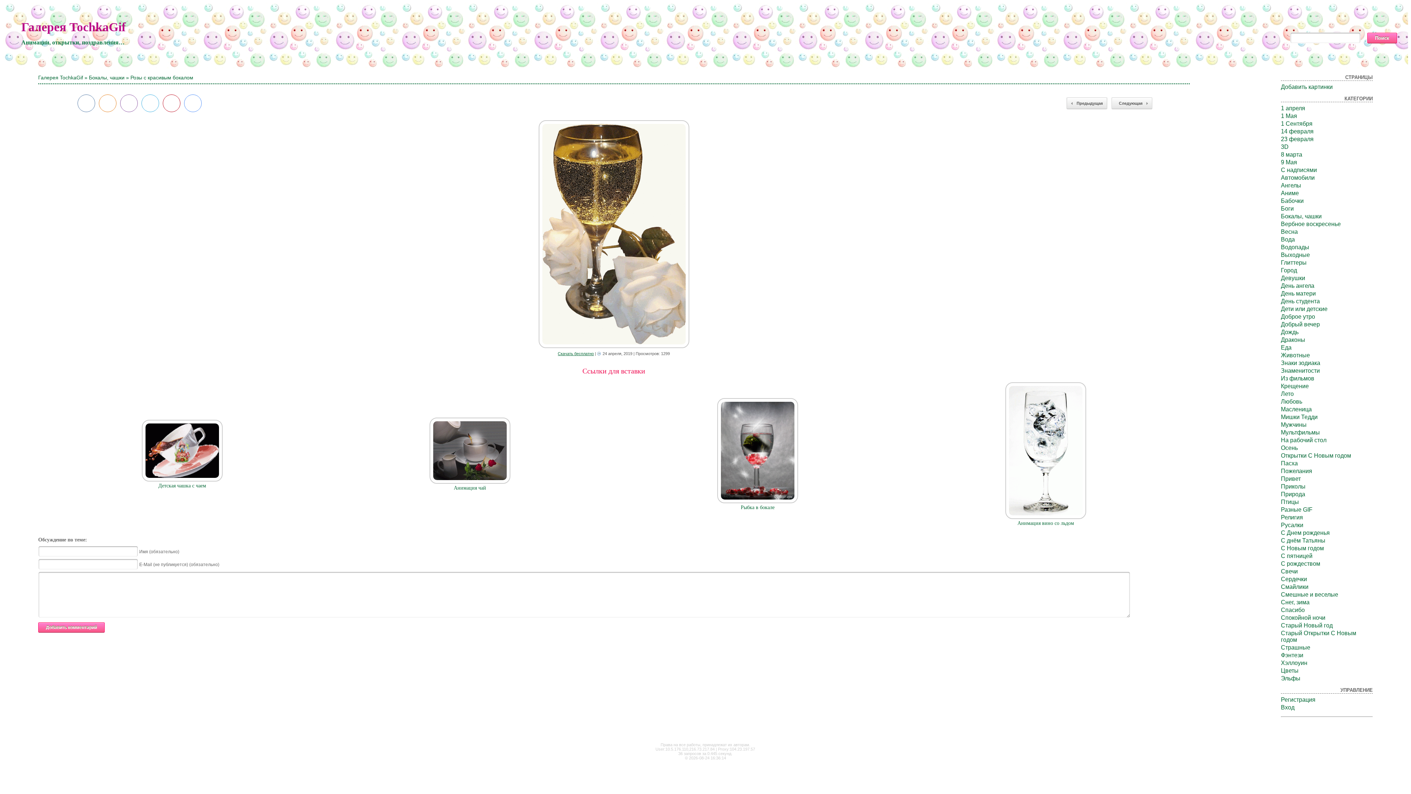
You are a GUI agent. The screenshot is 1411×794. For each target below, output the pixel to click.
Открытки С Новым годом (1316, 456)
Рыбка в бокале (758, 507)
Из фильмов (1297, 378)
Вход (1288, 707)
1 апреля (1293, 108)
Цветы (1290, 671)
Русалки (1292, 525)
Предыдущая (1090, 103)
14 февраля (1297, 131)
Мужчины (1294, 425)
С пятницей (1297, 556)
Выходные (1295, 255)
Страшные (1295, 647)
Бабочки (1292, 201)
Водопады (1295, 247)
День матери (1298, 293)
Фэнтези (1292, 655)
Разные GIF (1297, 510)
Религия (1292, 517)
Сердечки (1294, 579)
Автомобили (1298, 178)
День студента (1300, 301)
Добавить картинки (1307, 87)
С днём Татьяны (1303, 540)
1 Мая (1289, 116)
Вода (1288, 239)
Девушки (1293, 278)
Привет (1291, 479)
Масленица (1296, 409)
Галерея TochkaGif (73, 27)
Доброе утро (1298, 317)
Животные (1295, 355)
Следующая (1130, 103)
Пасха (1289, 463)
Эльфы (1290, 678)
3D (1285, 147)
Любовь (1291, 401)
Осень (1289, 448)
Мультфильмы (1300, 432)
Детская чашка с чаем (182, 486)
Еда (1286, 347)
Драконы (1293, 340)
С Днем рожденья (1305, 533)
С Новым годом (1302, 548)
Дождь (1290, 332)
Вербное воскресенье (1311, 224)
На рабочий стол (1303, 440)
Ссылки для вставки (613, 371)
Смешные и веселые (1309, 594)
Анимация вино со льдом (1045, 523)
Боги (1287, 208)
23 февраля (1297, 139)
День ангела (1297, 286)
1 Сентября (1297, 124)
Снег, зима (1295, 602)
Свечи (1289, 571)
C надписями (1299, 170)
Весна (1289, 232)
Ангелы (1291, 185)
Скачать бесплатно (576, 353)
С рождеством (1300, 564)
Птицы (1290, 502)
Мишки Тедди (1299, 417)
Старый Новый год (1307, 625)
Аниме (1290, 193)
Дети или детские (1304, 309)
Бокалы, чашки (107, 78)
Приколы (1293, 486)
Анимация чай (470, 488)
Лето (1287, 394)
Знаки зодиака (1300, 363)
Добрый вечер (1300, 324)
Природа (1293, 494)
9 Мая (1289, 162)
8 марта (1291, 154)
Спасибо (1293, 610)
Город (1289, 270)
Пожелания (1296, 471)
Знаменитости (1300, 371)
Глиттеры (1294, 263)
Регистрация (1298, 700)
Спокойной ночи (1303, 618)
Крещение (1295, 386)
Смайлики (1294, 587)
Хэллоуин (1294, 663)
